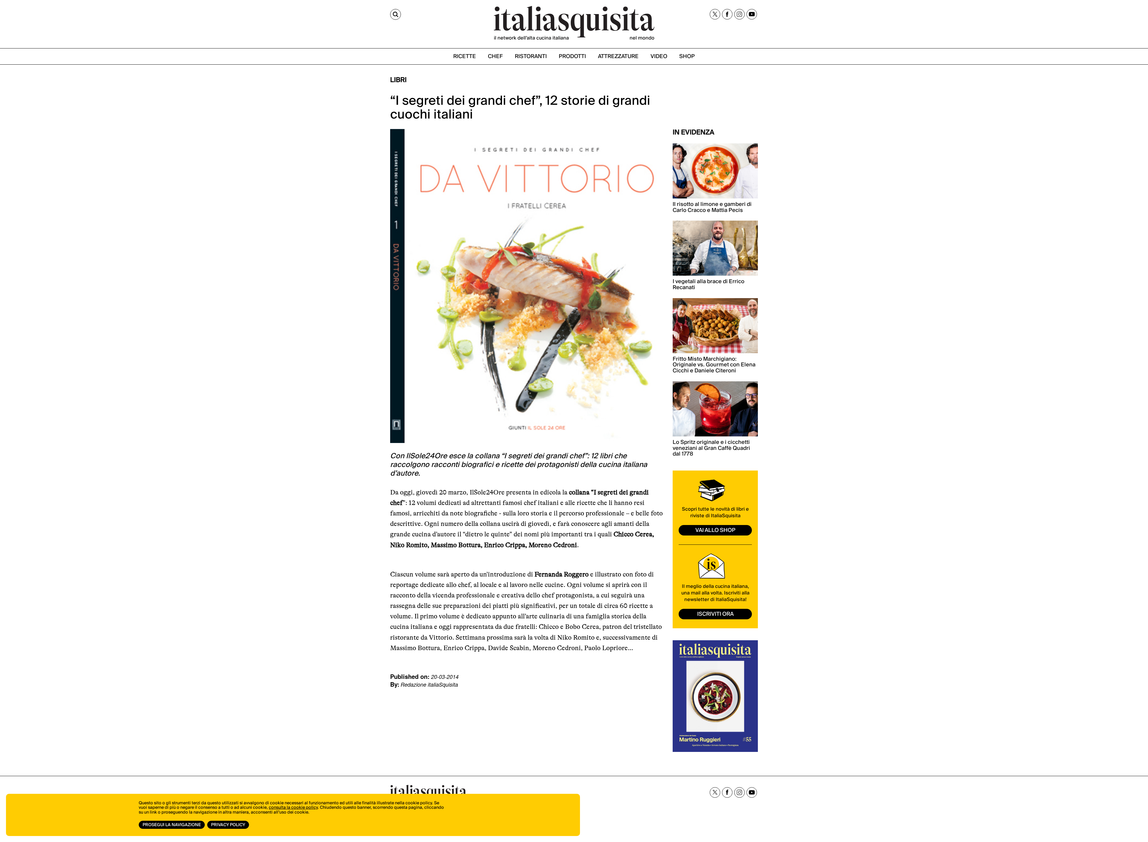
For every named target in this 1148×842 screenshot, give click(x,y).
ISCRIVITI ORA (715, 614)
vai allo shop (715, 530)
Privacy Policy (228, 825)
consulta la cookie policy (293, 807)
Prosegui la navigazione (172, 825)
